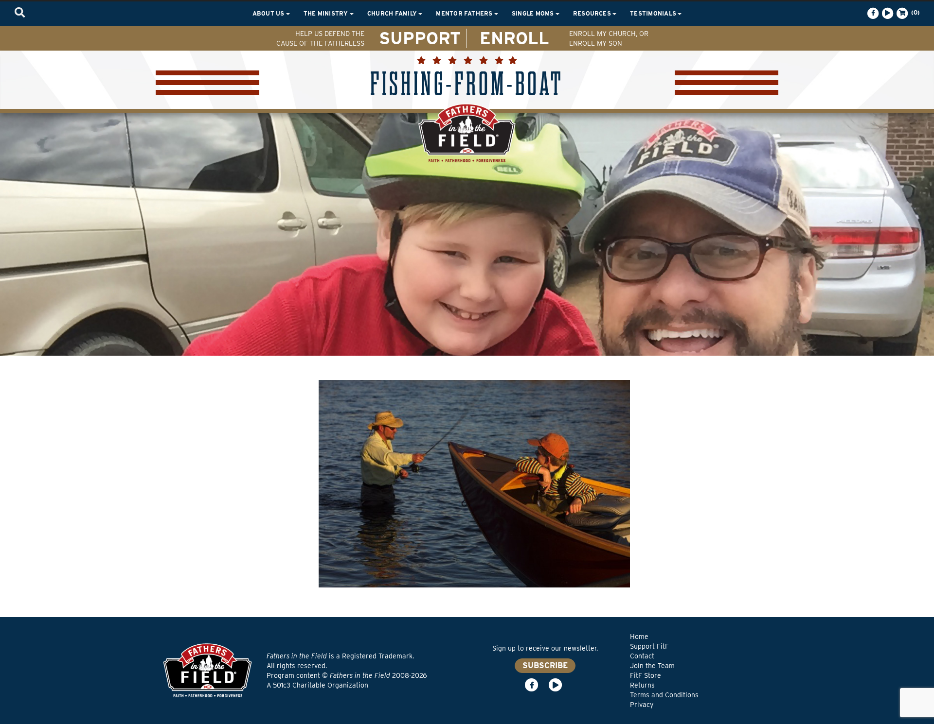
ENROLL (514, 38)
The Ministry (327, 13)
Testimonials (654, 13)
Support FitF (649, 646)
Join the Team (652, 666)
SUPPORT (420, 38)
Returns (642, 685)
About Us (269, 13)
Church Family (392, 13)
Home (639, 636)
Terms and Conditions (664, 695)
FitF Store (645, 675)
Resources (592, 13)
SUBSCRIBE (545, 665)
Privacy (641, 704)
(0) (914, 12)
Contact (642, 656)
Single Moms (534, 13)
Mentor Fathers (465, 13)
